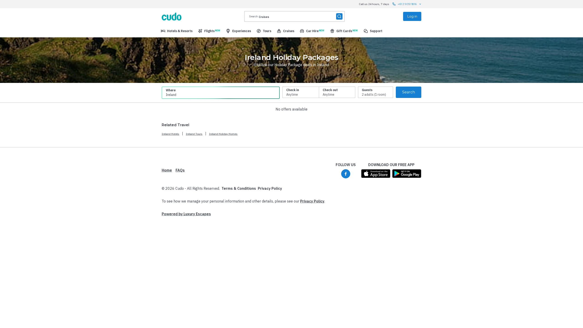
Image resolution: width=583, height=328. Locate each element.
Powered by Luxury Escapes (186, 214)
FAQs (180, 170)
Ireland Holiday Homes (223, 134)
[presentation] (294, 16)
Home (167, 170)
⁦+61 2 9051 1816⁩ (407, 4)
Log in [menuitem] (412, 16)
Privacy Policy (270, 188)
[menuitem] (176, 31)
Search (408, 92)
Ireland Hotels (170, 134)
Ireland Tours (194, 134)
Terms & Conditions (239, 188)
